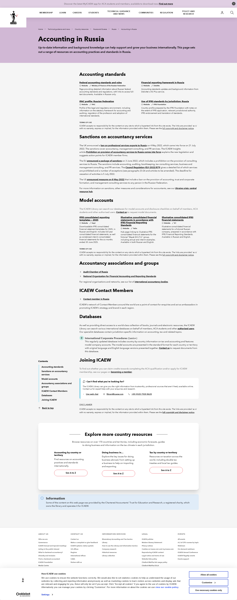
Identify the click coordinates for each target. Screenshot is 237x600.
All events (181, 539)
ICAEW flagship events (186, 556)
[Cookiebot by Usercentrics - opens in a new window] (23, 595)
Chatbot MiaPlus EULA (150, 565)
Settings (45, 594)
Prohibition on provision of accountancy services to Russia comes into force (123, 152)
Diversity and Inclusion (46, 556)
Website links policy (149, 559)
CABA (73, 559)
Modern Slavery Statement (152, 542)
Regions (74, 552)
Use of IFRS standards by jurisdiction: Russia (165, 101)
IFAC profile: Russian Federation (96, 101)
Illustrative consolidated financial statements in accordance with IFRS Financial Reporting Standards (139, 221)
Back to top (48, 408)
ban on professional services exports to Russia (124, 145)
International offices (78, 556)
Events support (183, 559)
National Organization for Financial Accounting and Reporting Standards (119, 276)
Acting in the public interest (48, 549)
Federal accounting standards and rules (100, 82)
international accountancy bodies (151, 281)
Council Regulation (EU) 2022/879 (142, 167)
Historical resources (109, 552)
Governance (43, 542)
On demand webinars (186, 549)
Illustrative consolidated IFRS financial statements (177, 218)
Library (104, 542)
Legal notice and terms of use (153, 556)
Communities (146, 12)
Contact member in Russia (96, 299)
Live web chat (92, 394)
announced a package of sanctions (104, 161)
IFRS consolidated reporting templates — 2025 (94, 218)
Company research (109, 549)
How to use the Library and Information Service (120, 546)
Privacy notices (147, 546)
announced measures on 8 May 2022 (105, 179)
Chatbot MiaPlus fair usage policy (154, 562)
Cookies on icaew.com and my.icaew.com (158, 549)
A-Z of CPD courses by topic (188, 542)
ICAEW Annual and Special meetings (52, 546)
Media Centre (43, 565)
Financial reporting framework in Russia (162, 82)
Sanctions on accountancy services (54, 373)
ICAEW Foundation (45, 562)
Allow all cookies (209, 575)
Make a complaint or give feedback (84, 542)
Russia (114, 29)
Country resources (81, 29)
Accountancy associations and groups (57, 385)
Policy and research (188, 12)
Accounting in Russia (129, 29)
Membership (46, 12)
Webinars (181, 546)
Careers (77, 12)
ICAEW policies (147, 539)
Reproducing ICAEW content (153, 552)
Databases (47, 395)
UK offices (74, 549)
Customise (207, 582)
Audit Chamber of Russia (95, 272)
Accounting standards (52, 367)
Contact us (121, 212)
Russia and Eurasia (100, 29)
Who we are (43, 539)
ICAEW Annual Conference (188, 552)
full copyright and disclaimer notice (178, 128)
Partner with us (76, 562)
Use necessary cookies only (208, 590)
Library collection (108, 556)
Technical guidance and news (118, 12)
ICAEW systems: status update (82, 546)
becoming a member (121, 372)
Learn (62, 12)
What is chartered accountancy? (50, 552)
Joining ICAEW (49, 399)
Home (40, 29)
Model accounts (50, 379)
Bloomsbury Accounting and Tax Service (117, 539)
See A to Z (71, 473)
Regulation (166, 12)
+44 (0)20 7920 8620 (142, 394)
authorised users (186, 328)
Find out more (166, 3)
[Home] (13, 17)
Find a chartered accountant (49, 559)
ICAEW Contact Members (54, 391)
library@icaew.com (115, 394)
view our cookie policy (166, 587)
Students (93, 12)
